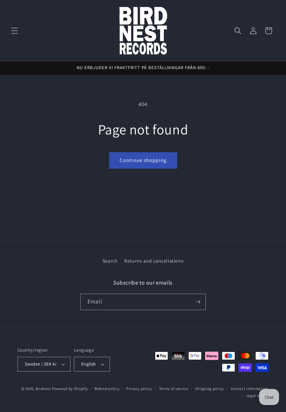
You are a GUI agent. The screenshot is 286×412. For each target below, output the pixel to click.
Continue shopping (143, 160)
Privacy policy (139, 388)
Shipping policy (209, 388)
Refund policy (107, 388)
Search (110, 261)
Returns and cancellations (153, 261)
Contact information (250, 388)
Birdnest (43, 388)
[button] (14, 30)
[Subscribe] (197, 302)
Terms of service (173, 388)
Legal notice (257, 395)
